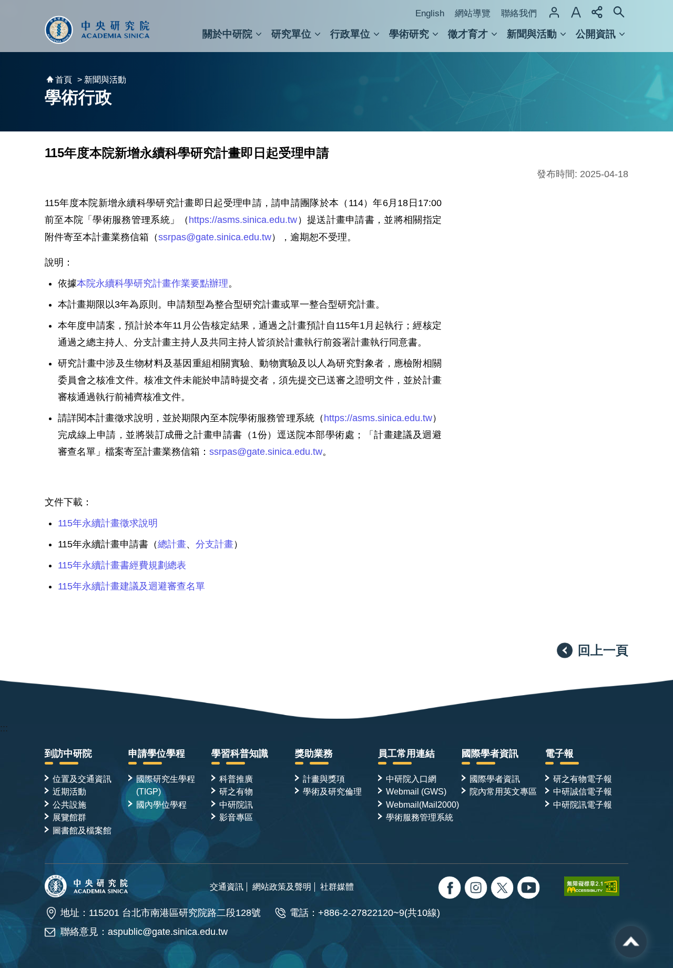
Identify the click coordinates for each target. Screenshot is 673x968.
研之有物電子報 (582, 778)
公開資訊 (596, 33)
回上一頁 (603, 650)
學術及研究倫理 (332, 791)
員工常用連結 (406, 753)
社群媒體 (337, 886)
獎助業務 (314, 753)
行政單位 (350, 33)
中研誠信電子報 (582, 791)
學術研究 (409, 33)
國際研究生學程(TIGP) (165, 785)
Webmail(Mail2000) (422, 804)
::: (4, 728)
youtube (529, 889)
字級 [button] (575, 12)
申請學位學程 (156, 753)
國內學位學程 (161, 804)
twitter (477, 889)
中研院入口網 (411, 778)
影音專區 (236, 817)
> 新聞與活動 (101, 79)
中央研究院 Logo (97, 25)
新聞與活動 (532, 33)
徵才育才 (468, 33)
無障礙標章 (596, 886)
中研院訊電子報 (582, 804)
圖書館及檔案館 (82, 830)
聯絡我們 (519, 13)
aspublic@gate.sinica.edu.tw (168, 931)
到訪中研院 (68, 753)
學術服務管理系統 (419, 817)
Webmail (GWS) (416, 791)
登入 (554, 12)
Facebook (451, 889)
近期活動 (69, 791)
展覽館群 (69, 817)
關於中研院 (227, 33)
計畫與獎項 (324, 778)
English (429, 13)
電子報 (559, 753)
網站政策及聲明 (281, 886)
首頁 (63, 79)
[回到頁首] (631, 941)
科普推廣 (236, 778)
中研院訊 (236, 804)
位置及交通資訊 (82, 778)
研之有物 (236, 791)
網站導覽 (473, 13)
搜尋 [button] (618, 12)
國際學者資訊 (490, 753)
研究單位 (291, 33)
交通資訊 (226, 886)
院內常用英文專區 (503, 791)
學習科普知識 (239, 753)
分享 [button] (597, 12)
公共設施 (69, 804)
